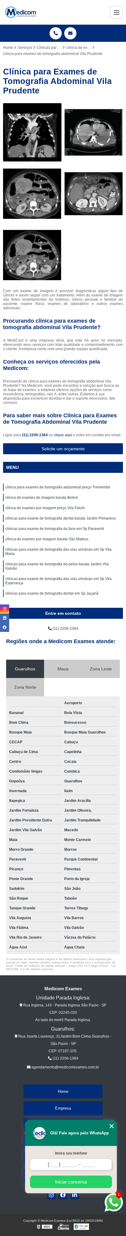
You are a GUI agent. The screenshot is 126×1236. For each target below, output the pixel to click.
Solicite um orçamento (63, 448)
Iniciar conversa (71, 1181)
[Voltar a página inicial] (20, 12)
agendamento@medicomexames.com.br (65, 1067)
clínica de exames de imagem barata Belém (41, 497)
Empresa (63, 1108)
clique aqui (63, 435)
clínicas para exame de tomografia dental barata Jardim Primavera (60, 518)
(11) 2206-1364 (35, 435)
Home (63, 1091)
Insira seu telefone (71, 1153)
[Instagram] (51, 1194)
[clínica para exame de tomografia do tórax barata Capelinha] (32, 132)
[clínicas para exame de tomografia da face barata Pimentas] (94, 132)
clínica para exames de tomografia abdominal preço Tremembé (57, 487)
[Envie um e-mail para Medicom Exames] (70, 33)
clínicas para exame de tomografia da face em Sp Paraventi (54, 529)
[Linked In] (74, 1194)
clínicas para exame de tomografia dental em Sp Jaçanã (51, 593)
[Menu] (116, 12)
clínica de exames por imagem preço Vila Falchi (45, 508)
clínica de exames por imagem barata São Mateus (46, 539)
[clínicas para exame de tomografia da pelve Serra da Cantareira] (32, 194)
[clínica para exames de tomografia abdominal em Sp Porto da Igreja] (94, 194)
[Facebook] (63, 1194)
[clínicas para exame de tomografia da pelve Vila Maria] (32, 255)
